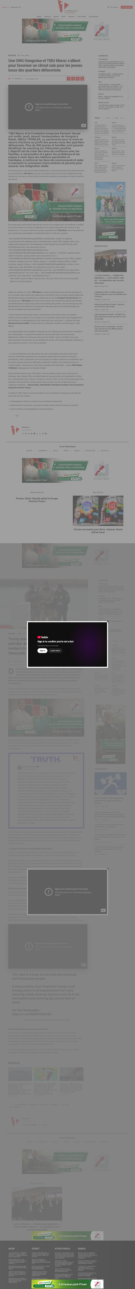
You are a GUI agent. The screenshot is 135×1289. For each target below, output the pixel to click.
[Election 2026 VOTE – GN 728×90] (67, 1288)
